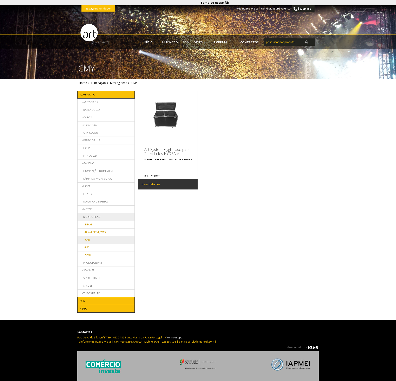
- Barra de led (90, 110)
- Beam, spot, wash (93, 232)
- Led (85, 247)
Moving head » (120, 83)
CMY (134, 83)
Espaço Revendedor (98, 8)
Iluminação (169, 42)
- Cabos (86, 117)
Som (186, 42)
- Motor (86, 209)
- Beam (86, 224)
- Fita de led (88, 155)
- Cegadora (88, 125)
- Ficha (85, 148)
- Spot (85, 255)
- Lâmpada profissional (96, 178)
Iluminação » (99, 83)
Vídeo (198, 42)
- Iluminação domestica (96, 171)
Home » (84, 83)
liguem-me (304, 8)
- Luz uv (86, 194)
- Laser (85, 186)
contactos (249, 42)
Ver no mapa (174, 337)
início (148, 42)
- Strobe (86, 285)
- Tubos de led (90, 293)
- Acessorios (89, 102)
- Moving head (90, 217)
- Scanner (87, 270)
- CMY (85, 240)
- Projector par (91, 262)
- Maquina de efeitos (94, 201)
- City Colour (89, 133)
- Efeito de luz (90, 140)
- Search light (90, 278)
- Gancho (87, 163)
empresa (220, 42)
